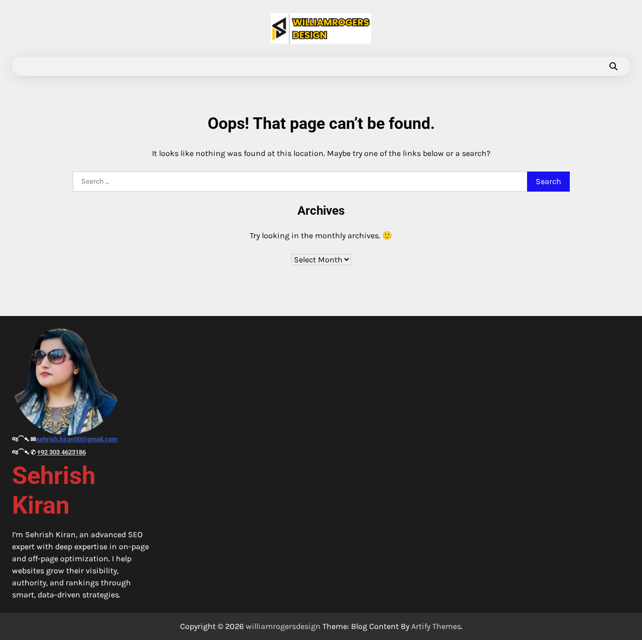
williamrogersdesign (283, 626)
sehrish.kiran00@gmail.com (76, 439)
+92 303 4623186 (61, 452)
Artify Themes (436, 626)
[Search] (613, 66)
